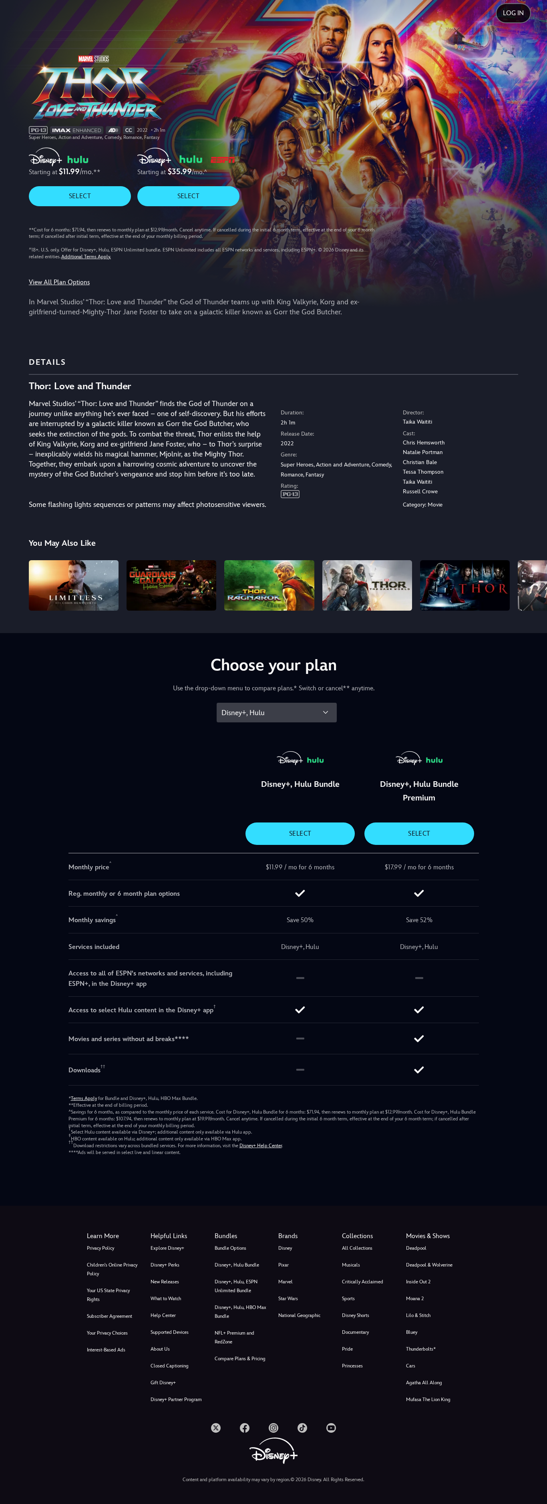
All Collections (357, 1248)
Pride (347, 1349)
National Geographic (299, 1315)
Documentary (355, 1332)
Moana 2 (415, 1298)
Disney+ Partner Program (176, 1399)
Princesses (352, 1366)
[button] (178, 1236)
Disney (285, 1248)
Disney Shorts (355, 1315)
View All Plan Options (59, 282)
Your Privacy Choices (107, 1333)
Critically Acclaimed (362, 1282)
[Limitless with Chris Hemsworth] (74, 585)
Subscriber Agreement (109, 1316)
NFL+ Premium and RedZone (234, 1337)
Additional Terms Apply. (86, 256)
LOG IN (513, 13)
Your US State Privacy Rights (108, 1295)
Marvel (285, 1282)
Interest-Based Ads (106, 1350)
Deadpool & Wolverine (429, 1265)
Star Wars (288, 1298)
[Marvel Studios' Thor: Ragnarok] (269, 585)
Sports (348, 1298)
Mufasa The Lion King (428, 1399)
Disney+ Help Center (260, 1145)
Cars (410, 1366)
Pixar (283, 1265)
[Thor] (465, 585)
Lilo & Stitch (418, 1315)
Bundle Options (230, 1248)
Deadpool (416, 1248)
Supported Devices (170, 1332)
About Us (160, 1349)
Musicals (351, 1265)
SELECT (80, 196)
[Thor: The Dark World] (367, 585)
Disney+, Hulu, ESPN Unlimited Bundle (236, 1286)
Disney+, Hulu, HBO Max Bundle (240, 1312)
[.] (216, 1428)
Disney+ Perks (165, 1265)
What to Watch (166, 1298)
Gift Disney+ (163, 1382)
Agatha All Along (424, 1382)
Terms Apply (84, 1098)
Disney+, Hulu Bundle (237, 1265)
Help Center (163, 1315)
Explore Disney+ (167, 1248)
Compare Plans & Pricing (240, 1358)
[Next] (531, 584)
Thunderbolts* (421, 1349)
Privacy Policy (100, 1248)
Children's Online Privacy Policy (112, 1269)
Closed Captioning (170, 1366)
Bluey (411, 1332)
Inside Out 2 (418, 1282)
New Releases (165, 1282)
